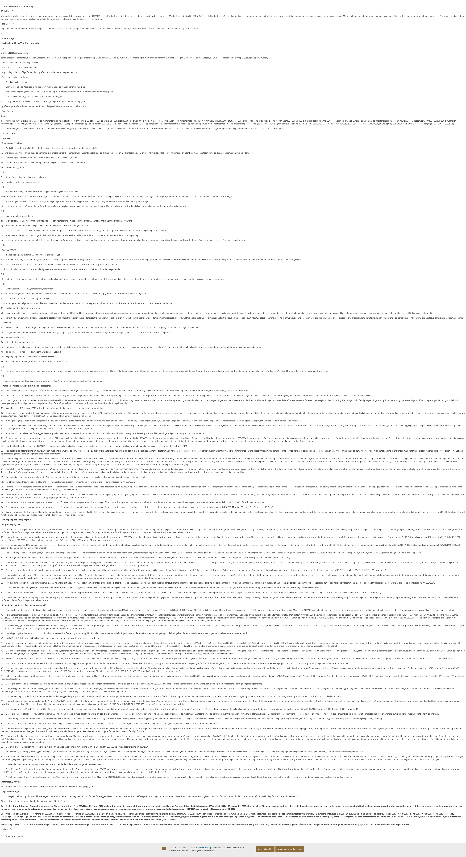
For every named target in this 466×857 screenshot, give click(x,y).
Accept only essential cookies (290, 849)
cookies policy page (206, 848)
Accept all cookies (265, 849)
